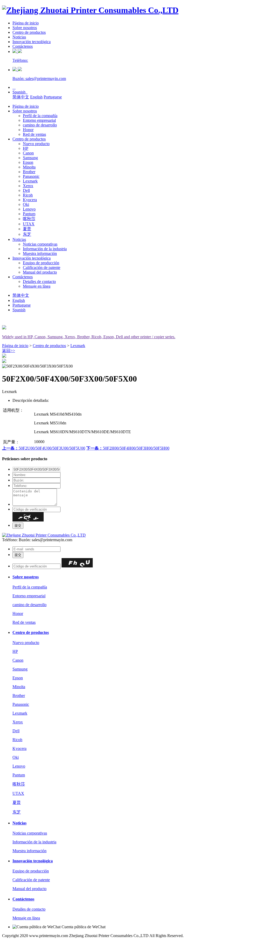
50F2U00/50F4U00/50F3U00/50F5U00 (43, 448)
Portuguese (53, 97)
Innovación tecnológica (31, 41)
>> (8, 350)
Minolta (29, 167)
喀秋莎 (29, 218)
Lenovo (29, 209)
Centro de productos (29, 32)
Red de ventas (34, 134)
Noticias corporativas (40, 244)
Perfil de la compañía (40, 115)
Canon (28, 153)
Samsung (30, 157)
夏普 (27, 229)
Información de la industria (45, 249)
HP (25, 148)
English (36, 97)
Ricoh (28, 195)
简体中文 (20, 97)
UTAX (29, 224)
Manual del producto (40, 272)
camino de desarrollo (40, 125)
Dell (26, 190)
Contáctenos (22, 46)
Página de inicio (25, 23)
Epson (28, 162)
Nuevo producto (36, 143)
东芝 (27, 234)
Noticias (19, 37)
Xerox (28, 186)
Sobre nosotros (24, 27)
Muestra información (40, 253)
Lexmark (30, 181)
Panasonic (31, 176)
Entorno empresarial (39, 120)
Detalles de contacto (39, 281)
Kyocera (30, 200)
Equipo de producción (41, 263)
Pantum (29, 214)
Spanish (20, 92)
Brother (29, 172)
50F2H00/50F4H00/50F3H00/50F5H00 (127, 448)
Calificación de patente (41, 267)
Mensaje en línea (36, 286)
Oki (26, 204)
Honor (28, 129)
